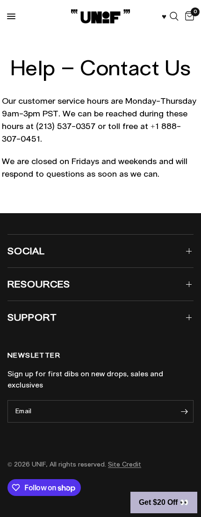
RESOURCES (38, 284)
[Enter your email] (184, 411)
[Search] (174, 16)
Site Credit (124, 464)
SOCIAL (26, 251)
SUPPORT (32, 317)
